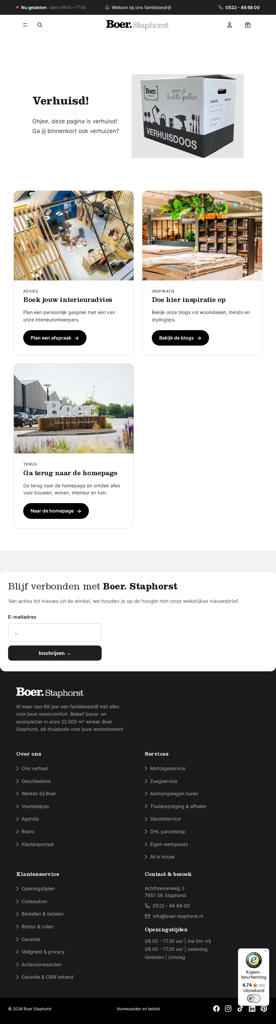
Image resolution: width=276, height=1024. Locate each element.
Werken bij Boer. (39, 793)
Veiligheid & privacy (43, 951)
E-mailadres (22, 617)
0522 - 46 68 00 (243, 7)
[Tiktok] (240, 1009)
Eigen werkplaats (169, 844)
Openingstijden (38, 888)
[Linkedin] (252, 1009)
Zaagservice (163, 781)
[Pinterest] (264, 1009)
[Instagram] (228, 1009)
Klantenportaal (38, 844)
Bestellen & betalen (43, 914)
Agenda (30, 818)
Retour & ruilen (38, 926)
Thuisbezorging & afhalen (178, 806)
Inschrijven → (55, 653)
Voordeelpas (35, 806)
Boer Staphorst (37, 1008)
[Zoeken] (39, 24)
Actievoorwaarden (42, 964)
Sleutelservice (165, 818)
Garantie (31, 939)
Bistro (28, 831)
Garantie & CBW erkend (47, 977)
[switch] (254, 998)
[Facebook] (216, 1009)
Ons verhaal (35, 768)
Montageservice (167, 768)
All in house (162, 856)
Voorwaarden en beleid (138, 1008)
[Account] (229, 24)
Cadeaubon (34, 901)
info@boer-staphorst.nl (178, 916)
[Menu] (25, 25)
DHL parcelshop (167, 831)
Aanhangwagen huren (174, 793)
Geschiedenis (36, 781)
